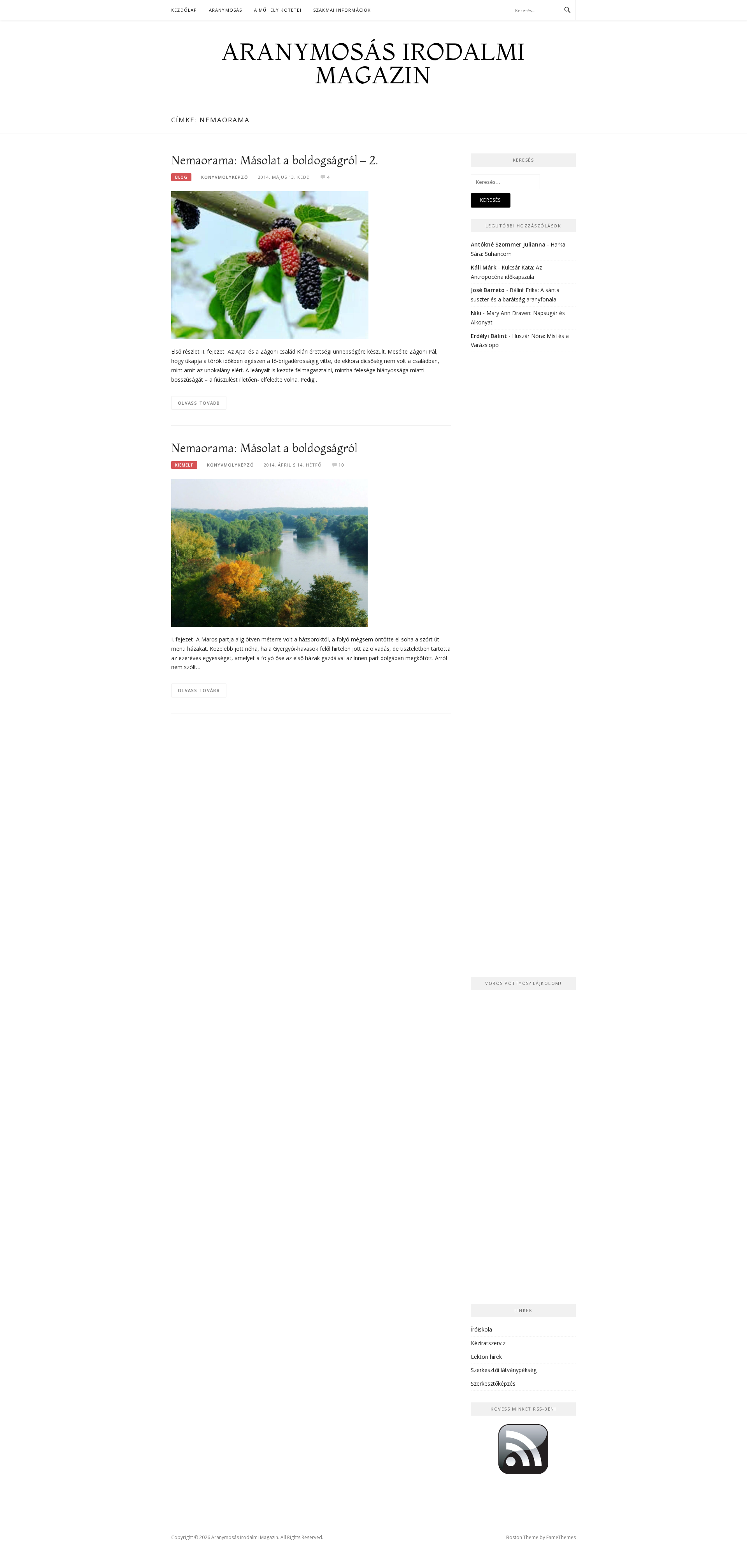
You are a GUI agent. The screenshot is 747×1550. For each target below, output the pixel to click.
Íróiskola (481, 1329)
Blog (181, 177)
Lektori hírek (486, 1356)
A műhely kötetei (278, 10)
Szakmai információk (342, 10)
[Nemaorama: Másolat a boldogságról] (269, 552)
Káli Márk (483, 267)
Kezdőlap (184, 10)
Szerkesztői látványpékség (504, 1370)
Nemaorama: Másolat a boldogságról (264, 448)
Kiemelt (184, 465)
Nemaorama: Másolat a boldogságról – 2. (274, 160)
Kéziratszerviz (488, 1343)
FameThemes (561, 1537)
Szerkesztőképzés (493, 1383)
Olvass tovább (199, 403)
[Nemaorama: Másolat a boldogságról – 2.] (269, 264)
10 (341, 465)
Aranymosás (225, 10)
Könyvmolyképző (224, 177)
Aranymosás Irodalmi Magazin (373, 63)
